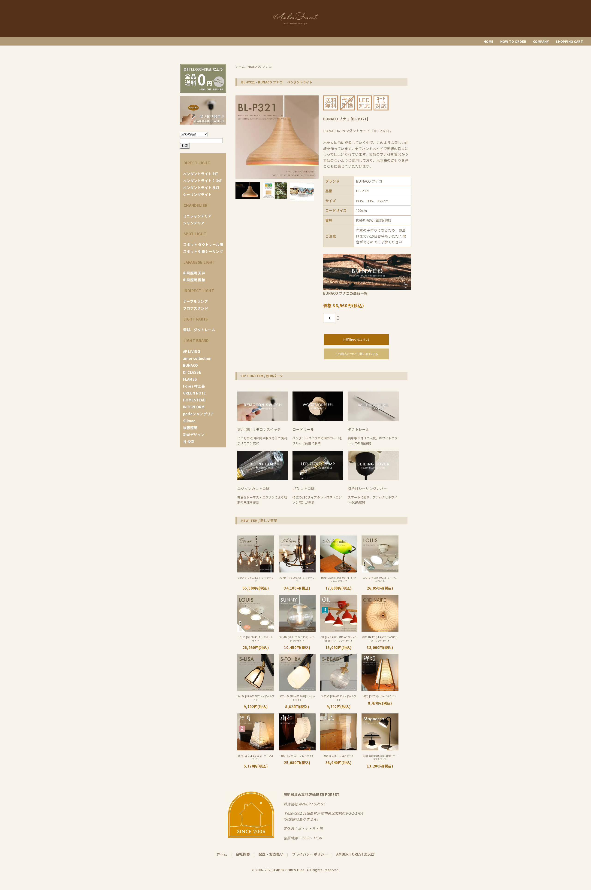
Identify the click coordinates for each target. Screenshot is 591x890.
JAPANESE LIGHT (199, 262)
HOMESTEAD (194, 400)
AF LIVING (191, 351)
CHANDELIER (196, 205)
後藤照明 (190, 427)
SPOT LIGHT (195, 233)
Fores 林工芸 (194, 386)
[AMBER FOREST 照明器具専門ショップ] (295, 23)
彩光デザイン (194, 434)
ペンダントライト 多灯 (201, 187)
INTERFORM (194, 406)
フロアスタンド (195, 308)
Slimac (189, 420)
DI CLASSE (192, 372)
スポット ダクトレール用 (203, 244)
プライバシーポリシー (310, 854)
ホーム (221, 854)
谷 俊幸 (189, 441)
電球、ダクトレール (199, 329)
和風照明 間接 (194, 279)
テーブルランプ (195, 301)
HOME (488, 41)
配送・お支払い (271, 854)
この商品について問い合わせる (356, 354)
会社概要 (243, 854)
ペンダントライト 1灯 (200, 173)
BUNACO (190, 365)
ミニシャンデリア (197, 216)
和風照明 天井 (194, 272)
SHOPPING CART (569, 41)
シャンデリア (194, 222)
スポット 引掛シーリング (203, 251)
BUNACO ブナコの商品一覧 (345, 293)
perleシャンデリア (198, 413)
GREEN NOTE (194, 393)
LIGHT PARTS (196, 319)
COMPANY (541, 41)
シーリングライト (197, 194)
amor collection (197, 358)
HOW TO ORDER (513, 41)
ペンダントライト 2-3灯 (202, 180)
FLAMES (190, 379)
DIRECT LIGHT (197, 162)
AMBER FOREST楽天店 (355, 854)
